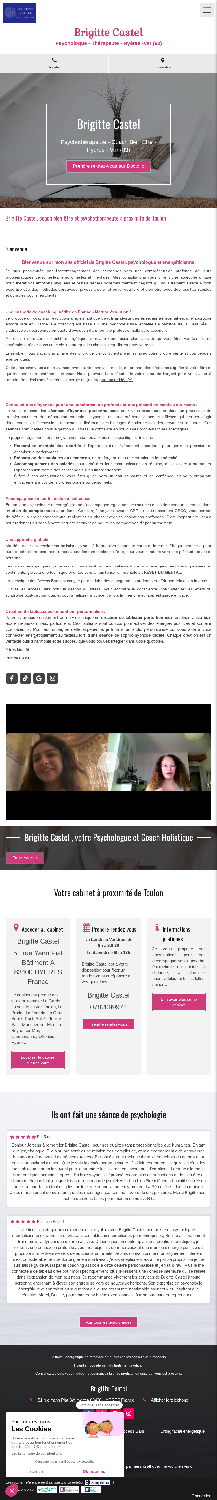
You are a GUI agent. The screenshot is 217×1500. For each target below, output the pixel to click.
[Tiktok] (25, 678)
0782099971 (108, 1007)
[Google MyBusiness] (39, 678)
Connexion (201, 1495)
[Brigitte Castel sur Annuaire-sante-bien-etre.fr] (47, 1489)
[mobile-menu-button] (207, 10)
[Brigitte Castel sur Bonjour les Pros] (91, 1489)
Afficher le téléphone (169, 1400)
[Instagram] (52, 678)
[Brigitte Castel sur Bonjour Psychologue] (69, 1489)
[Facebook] (12, 678)
